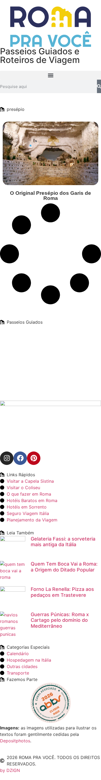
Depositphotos (15, 740)
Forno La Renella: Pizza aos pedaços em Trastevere (62, 592)
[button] (50, 75)
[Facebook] (20, 458)
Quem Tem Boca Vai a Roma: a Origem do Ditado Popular (64, 567)
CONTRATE (27, 362)
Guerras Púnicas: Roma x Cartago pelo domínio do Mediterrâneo (60, 620)
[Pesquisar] (99, 86)
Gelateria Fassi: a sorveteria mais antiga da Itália (63, 542)
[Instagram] (6, 458)
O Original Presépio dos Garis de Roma (50, 195)
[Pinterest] (33, 458)
